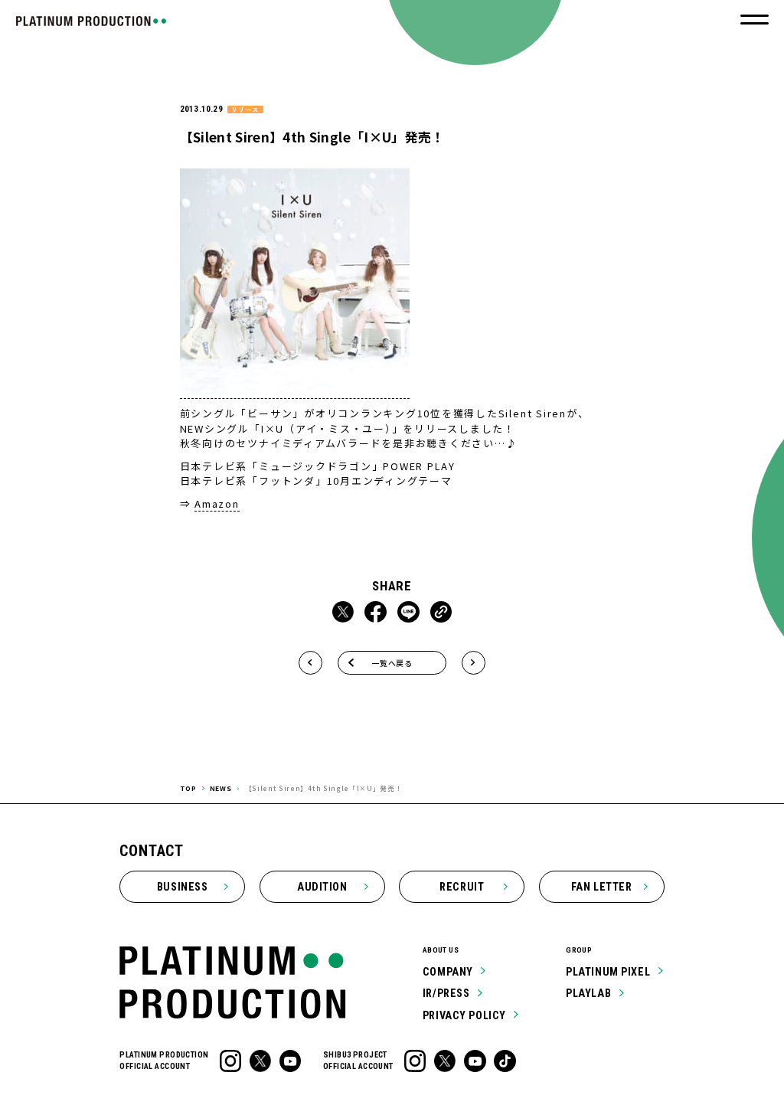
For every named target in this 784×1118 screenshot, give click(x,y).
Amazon (217, 503)
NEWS (221, 788)
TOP (188, 788)
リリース (245, 110)
